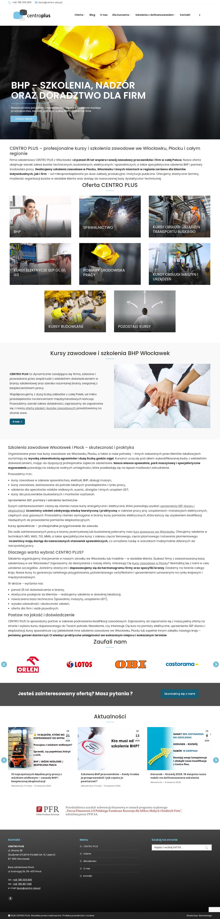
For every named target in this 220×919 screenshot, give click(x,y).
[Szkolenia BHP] (40, 216)
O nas (86, 868)
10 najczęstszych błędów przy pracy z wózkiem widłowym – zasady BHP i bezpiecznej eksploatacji (36, 777)
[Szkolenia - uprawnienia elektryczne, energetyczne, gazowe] (40, 264)
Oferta (87, 853)
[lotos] (79, 664)
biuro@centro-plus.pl (50, 2)
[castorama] (182, 664)
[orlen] (28, 664)
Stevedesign (205, 915)
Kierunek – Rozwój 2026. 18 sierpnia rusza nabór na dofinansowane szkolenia (178, 776)
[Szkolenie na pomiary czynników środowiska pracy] (110, 264)
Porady (28, 785)
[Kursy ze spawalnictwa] (110, 216)
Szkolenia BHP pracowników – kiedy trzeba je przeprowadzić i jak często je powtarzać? (110, 777)
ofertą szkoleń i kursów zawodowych (50, 408)
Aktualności (17, 785)
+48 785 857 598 (22, 884)
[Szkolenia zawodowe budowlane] (75, 311)
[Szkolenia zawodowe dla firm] (145, 311)
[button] (4, 664)
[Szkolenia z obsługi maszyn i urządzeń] (179, 264)
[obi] (131, 664)
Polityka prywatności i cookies (78, 915)
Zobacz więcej (23, 118)
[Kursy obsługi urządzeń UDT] (179, 216)
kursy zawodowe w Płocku (150, 563)
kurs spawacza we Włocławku (154, 532)
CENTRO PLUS (90, 846)
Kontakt (87, 876)
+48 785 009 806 (21, 2)
